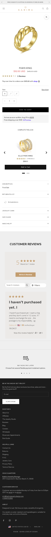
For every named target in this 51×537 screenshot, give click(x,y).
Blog (3, 425)
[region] (25, 361)
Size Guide (6, 438)
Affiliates (5, 416)
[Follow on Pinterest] (16, 520)
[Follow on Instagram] (10, 520)
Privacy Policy (7, 464)
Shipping (5, 454)
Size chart (45, 90)
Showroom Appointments (11, 435)
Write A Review (25, 274)
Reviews (5, 422)
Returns (5, 451)
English (37, 527)
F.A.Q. (4, 458)
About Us (5, 413)
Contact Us (6, 448)
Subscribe (11, 401)
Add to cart (25, 110)
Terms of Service (8, 467)
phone (19, 492)
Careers (5, 429)
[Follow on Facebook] (3, 520)
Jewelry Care (7, 461)
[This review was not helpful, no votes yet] (40, 333)
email (10, 492)
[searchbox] (15, 285)
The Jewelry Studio (9, 419)
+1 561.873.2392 (7, 498)
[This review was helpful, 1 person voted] (36, 333)
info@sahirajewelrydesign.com (13, 496)
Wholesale (6, 432)
